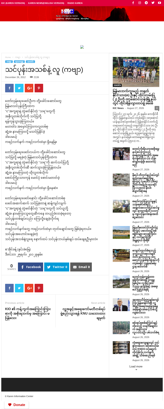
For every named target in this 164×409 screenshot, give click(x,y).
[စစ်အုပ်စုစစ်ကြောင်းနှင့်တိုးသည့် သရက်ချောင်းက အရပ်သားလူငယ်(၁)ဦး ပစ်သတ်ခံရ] (121, 327)
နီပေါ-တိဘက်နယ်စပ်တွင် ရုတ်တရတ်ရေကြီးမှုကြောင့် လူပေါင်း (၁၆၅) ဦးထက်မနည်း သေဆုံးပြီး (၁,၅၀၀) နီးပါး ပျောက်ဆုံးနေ (145, 183)
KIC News (118, 108)
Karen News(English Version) (46, 3)
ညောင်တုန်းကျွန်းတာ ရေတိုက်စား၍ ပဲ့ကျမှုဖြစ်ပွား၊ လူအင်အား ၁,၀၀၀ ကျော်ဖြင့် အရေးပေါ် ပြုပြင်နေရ (145, 283)
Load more (135, 366)
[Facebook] (133, 3)
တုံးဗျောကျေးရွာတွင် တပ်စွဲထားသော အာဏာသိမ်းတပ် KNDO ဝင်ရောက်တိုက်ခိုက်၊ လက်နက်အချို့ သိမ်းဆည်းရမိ (145, 349)
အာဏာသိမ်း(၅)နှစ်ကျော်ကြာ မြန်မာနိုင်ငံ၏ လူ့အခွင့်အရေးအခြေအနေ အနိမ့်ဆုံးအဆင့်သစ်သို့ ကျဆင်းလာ (145, 306)
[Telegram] (146, 3)
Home (8, 57)
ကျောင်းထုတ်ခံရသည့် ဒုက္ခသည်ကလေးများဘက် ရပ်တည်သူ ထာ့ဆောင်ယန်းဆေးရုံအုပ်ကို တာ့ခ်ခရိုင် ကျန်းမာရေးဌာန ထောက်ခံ (145, 258)
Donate (19, 405)
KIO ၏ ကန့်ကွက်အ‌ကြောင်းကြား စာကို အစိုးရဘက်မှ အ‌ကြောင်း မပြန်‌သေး (28, 313)
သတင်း (30, 62)
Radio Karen (74, 3)
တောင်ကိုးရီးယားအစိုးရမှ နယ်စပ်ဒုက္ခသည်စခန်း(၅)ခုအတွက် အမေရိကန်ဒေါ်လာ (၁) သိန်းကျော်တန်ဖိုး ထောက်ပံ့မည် (145, 156)
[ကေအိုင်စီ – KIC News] (82, 13)
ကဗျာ (17, 57)
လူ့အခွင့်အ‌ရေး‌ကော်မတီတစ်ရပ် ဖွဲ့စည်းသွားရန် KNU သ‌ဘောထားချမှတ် (82, 313)
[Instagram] (139, 3)
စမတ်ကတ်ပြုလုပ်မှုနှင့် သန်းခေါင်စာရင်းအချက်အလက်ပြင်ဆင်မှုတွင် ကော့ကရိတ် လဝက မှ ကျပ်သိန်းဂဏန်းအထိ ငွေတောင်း (145, 209)
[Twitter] (152, 3)
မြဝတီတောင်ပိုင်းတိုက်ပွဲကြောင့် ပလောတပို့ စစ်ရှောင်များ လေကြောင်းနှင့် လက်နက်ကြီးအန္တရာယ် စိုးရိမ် (145, 234)
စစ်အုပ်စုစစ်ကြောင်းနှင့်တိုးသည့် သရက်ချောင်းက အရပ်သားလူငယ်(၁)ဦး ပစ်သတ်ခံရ (145, 327)
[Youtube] (159, 3)
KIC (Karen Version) (13, 3)
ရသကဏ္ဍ (19, 62)
